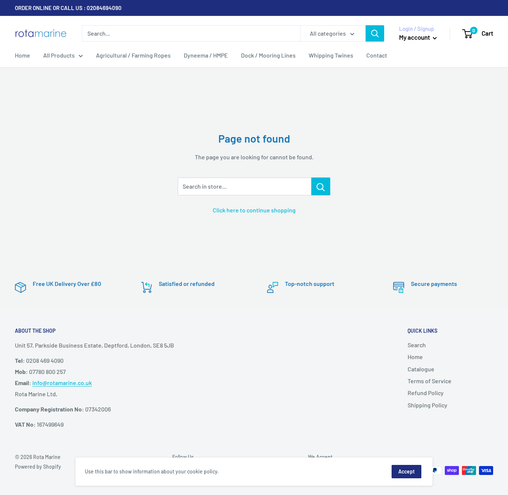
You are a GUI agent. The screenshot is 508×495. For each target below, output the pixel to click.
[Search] (375, 33)
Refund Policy (426, 392)
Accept (406, 471)
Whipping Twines (331, 55)
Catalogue (421, 368)
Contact (376, 55)
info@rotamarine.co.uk (62, 382)
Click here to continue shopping (254, 210)
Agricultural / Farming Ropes (133, 55)
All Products (59, 55)
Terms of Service (429, 380)
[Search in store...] (320, 186)
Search (417, 344)
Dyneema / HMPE (206, 55)
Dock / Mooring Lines (268, 55)
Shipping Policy (427, 404)
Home (22, 55)
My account (415, 37)
